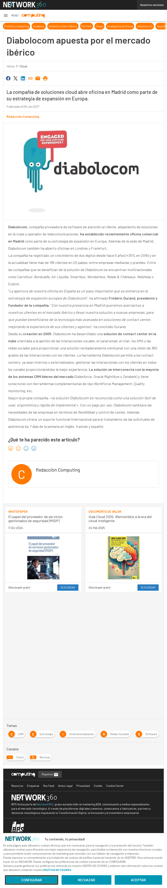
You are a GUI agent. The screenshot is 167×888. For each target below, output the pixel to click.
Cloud (99, 26)
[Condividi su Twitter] (15, 78)
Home (11, 66)
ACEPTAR (138, 880)
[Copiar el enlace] (30, 78)
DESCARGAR (67, 587)
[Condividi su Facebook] (8, 78)
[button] (11, 15)
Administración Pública (63, 26)
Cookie (98, 785)
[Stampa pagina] (45, 78)
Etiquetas (33, 785)
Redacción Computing (23, 116)
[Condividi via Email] (38, 78)
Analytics (38, 26)
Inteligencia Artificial (120, 26)
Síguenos (48, 774)
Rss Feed (48, 785)
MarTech (86, 26)
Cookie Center (115, 785)
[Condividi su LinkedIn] (23, 78)
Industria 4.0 (145, 26)
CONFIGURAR (31, 880)
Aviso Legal (65, 785)
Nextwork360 (44, 804)
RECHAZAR (86, 880)
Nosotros (17, 785)
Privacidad (83, 785)
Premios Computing (16, 26)
